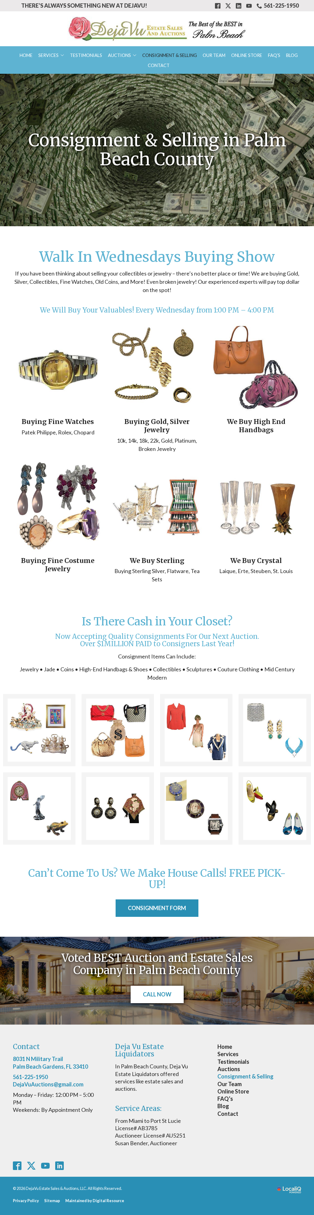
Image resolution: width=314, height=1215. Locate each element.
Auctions (119, 55)
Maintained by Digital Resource (94, 1200)
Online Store (246, 55)
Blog (292, 55)
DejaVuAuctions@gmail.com (48, 1084)
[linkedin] (59, 1165)
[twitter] (31, 1165)
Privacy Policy (26, 1200)
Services (48, 55)
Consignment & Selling (169, 55)
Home (26, 55)
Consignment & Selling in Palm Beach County (157, 150)
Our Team (214, 55)
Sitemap (52, 1200)
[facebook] (17, 1165)
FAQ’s (274, 55)
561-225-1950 (281, 5)
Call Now (157, 994)
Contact (159, 65)
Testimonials (86, 55)
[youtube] (45, 1165)
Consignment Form (157, 908)
